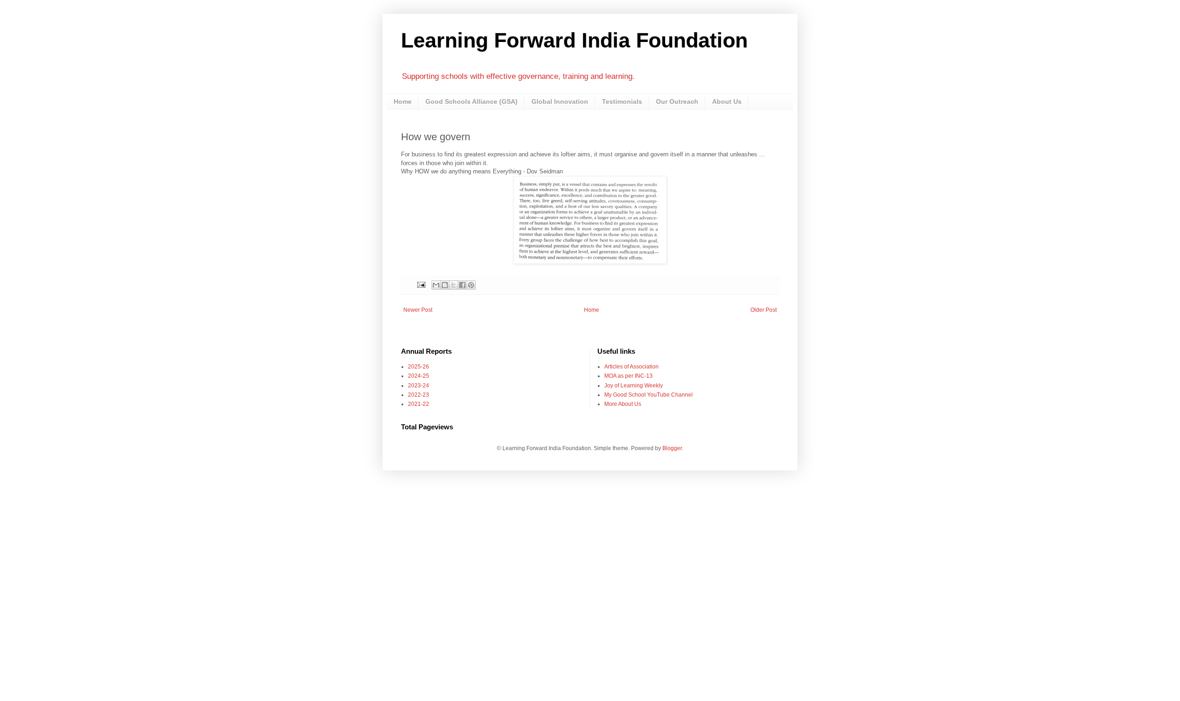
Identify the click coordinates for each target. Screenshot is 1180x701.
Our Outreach (677, 101)
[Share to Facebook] (462, 285)
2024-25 (418, 376)
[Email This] (436, 285)
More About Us (622, 404)
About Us (727, 101)
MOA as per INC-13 (628, 376)
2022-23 (418, 395)
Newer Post (417, 310)
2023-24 (418, 385)
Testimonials (622, 101)
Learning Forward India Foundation (574, 40)
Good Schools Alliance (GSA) (471, 101)
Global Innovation (559, 101)
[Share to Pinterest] (471, 285)
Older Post (763, 310)
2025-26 (418, 366)
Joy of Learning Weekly (633, 385)
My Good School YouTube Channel (648, 395)
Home (403, 101)
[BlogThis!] (444, 285)
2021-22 (418, 404)
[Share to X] (453, 285)
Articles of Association (631, 366)
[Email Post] (421, 284)
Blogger (672, 448)
